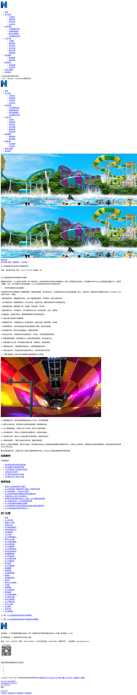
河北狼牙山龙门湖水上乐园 (14, 477)
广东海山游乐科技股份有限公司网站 (17, 669)
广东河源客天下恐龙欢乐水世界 (16, 469)
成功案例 (8, 55)
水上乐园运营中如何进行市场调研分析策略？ (23, 619)
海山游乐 (8, 606)
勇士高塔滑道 (9, 573)
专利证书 (12, 22)
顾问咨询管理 (13, 34)
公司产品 (8, 38)
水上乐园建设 (9, 561)
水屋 (6, 518)
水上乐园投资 (9, 556)
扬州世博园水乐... (11, 530)
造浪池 (7, 575)
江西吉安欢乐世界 (11, 472)
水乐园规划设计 (14, 29)
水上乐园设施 (9, 590)
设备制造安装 (13, 31)
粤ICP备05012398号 (65, 678)
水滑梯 (11, 41)
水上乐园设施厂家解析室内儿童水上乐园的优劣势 (22, 489)
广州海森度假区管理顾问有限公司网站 (18, 666)
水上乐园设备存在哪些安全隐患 (16, 503)
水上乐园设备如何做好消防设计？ (17, 508)
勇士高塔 (8, 563)
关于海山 (8, 14)
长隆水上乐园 (9, 522)
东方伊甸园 (9, 611)
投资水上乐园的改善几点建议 (15, 486)
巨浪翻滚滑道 (9, 578)
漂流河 (7, 580)
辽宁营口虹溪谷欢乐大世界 (14, 474)
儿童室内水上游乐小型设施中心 (16, 496)
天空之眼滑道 (9, 599)
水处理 (7, 585)
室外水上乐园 (9, 539)
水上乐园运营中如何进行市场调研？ (20, 615)
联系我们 (8, 72)
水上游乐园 (9, 520)
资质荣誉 (12, 19)
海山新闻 (12, 65)
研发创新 (12, 53)
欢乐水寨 (12, 48)
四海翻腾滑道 (9, 554)
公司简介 (12, 17)
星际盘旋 (8, 592)
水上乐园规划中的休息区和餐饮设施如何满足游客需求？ (25, 506)
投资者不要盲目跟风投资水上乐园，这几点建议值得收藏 (25, 498)
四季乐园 (12, 50)
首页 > (10, 262)
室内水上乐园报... (11, 582)
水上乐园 (8, 534)
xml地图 (75, 678)
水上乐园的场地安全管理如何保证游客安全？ (21, 494)
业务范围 (8, 26)
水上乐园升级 (9, 602)
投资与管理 (9, 70)
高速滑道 (8, 587)
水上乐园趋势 (9, 546)
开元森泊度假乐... (11, 527)
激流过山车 (9, 525)
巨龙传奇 (8, 609)
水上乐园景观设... (11, 549)
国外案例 (12, 60)
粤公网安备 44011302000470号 (47, 678)
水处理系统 (9, 532)
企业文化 (12, 24)
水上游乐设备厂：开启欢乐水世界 (17, 491)
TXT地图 (81, 678)
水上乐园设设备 (10, 558)
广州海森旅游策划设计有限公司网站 (17, 674)
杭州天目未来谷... (11, 551)
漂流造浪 (12, 43)
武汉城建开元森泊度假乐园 (14, 467)
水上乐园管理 (9, 566)
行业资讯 (12, 67)
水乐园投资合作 (14, 36)
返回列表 (4, 260)
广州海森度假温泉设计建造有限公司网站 (19, 671)
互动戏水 (12, 46)
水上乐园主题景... (11, 542)
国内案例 (12, 58)
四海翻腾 (8, 568)
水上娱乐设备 (9, 597)
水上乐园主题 (9, 544)
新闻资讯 (8, 62)
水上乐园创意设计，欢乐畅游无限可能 (18, 501)
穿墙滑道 (8, 570)
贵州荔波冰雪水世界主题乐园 (15, 465)
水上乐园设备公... (11, 537)
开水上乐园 (9, 604)
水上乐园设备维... (11, 594)
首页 (6, 12)
